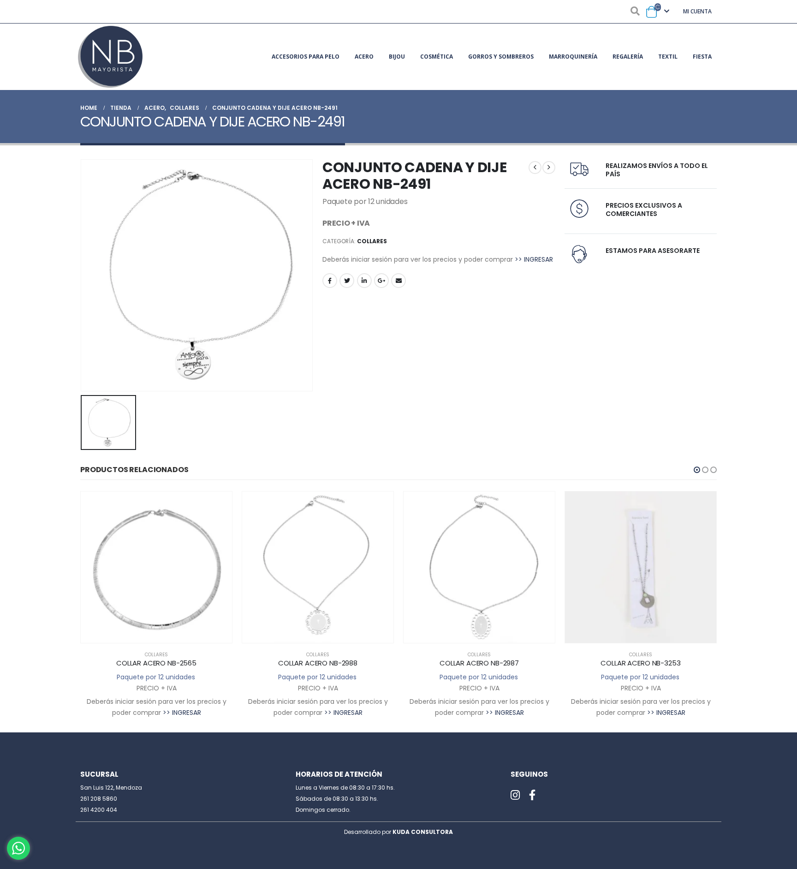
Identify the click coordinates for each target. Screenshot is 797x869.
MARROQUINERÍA (573, 56)
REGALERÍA (628, 56)
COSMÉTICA (436, 56)
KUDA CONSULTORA (423, 832)
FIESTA (702, 56)
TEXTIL (668, 56)
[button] (697, 469)
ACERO (364, 56)
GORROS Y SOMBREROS (501, 56)
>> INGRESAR (534, 259)
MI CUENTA (697, 11)
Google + (381, 280)
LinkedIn (364, 280)
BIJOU (397, 56)
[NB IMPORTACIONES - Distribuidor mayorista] (110, 57)
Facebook (329, 280)
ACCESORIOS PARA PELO (305, 56)
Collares (372, 241)
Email (398, 280)
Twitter (346, 280)
